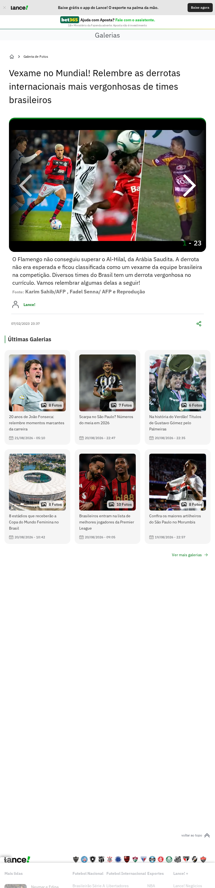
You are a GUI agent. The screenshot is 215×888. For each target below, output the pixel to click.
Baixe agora (200, 7)
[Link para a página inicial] (12, 56)
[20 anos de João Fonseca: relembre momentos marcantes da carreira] (37, 397)
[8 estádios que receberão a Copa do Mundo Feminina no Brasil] (37, 496)
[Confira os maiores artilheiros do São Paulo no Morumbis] (178, 496)
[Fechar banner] (4, 7)
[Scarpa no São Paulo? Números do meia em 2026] (108, 397)
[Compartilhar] (199, 324)
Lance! (29, 304)
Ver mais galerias (187, 554)
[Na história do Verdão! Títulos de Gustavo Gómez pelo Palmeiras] (178, 397)
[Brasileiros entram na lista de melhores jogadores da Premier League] (108, 496)
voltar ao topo (191, 835)
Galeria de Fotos (36, 56)
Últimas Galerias (29, 339)
